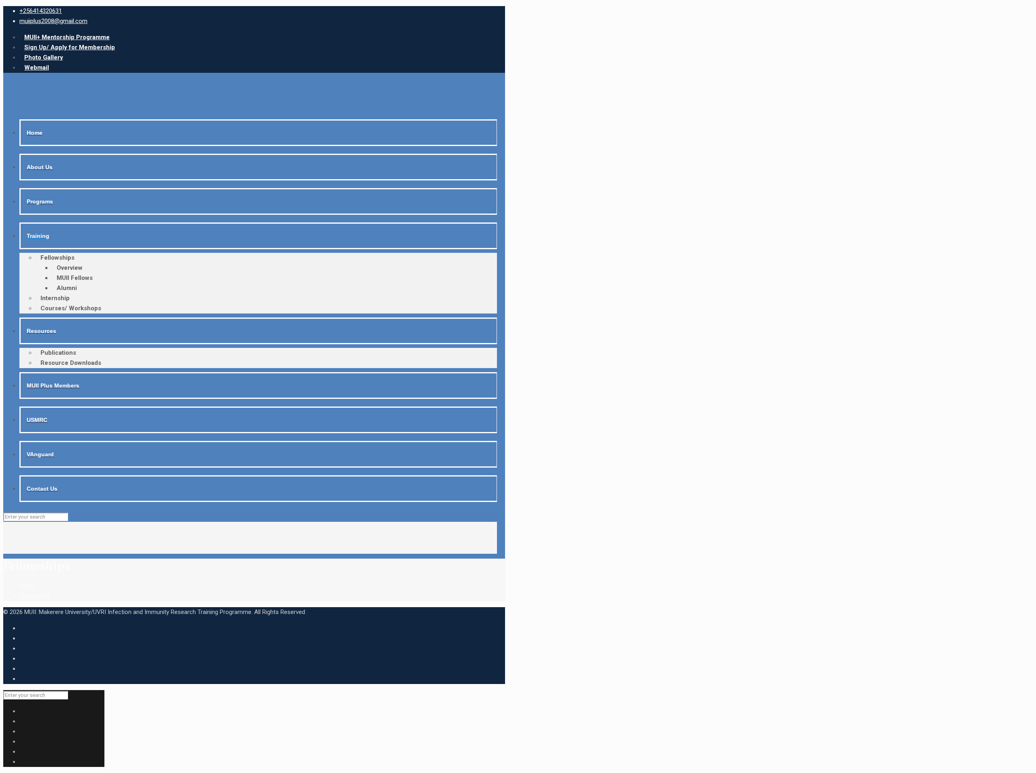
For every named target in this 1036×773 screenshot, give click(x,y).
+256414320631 (40, 11)
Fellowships (35, 595)
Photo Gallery (43, 57)
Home (27, 585)
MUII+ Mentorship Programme (67, 37)
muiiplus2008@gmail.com (53, 21)
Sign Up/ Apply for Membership (69, 47)
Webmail (36, 67)
